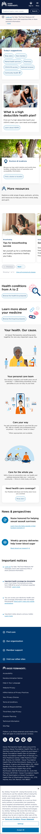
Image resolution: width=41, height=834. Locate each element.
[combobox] (15, 11)
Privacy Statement (27, 819)
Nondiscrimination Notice (12, 678)
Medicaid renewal (27, 67)
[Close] (38, 788)
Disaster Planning (9, 716)
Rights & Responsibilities (12, 707)
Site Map (6, 726)
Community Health (11, 73)
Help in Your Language (11, 683)
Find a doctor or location (13, 176)
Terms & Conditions (10, 702)
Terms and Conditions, (12, 819)
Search (34, 11)
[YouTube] (17, 739)
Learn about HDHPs (12, 127)
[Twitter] (5, 739)
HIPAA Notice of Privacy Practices (16, 692)
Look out (9, 17)
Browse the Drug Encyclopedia (14, 319)
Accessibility (7, 673)
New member (21, 56)
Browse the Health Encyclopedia (14, 295)
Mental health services (13, 61)
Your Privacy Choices (11, 697)
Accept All (20, 830)
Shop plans (9, 56)
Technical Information (11, 721)
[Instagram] (29, 739)
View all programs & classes (26, 272)
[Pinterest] (23, 739)
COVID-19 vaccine (11, 67)
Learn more (16, 587)
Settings (20, 824)
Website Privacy (9, 688)
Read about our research (19, 548)
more (9, 23)
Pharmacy (27, 61)
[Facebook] (11, 739)
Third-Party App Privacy (12, 711)
